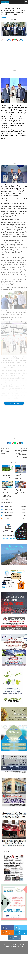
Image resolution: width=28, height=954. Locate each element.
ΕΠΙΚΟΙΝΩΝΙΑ (16, 946)
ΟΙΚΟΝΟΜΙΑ (3, 17)
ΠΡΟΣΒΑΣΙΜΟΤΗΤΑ (8, 946)
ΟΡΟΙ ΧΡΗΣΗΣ (5, 944)
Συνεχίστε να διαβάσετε (14, 403)
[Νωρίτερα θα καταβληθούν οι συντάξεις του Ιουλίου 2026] (20, 484)
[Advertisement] (14, 56)
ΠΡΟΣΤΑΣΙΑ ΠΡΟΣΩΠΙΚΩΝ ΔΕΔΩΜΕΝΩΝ (18, 944)
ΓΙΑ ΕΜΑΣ (22, 946)
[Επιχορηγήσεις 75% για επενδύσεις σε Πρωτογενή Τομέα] (7, 469)
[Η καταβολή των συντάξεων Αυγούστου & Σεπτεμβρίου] (20, 469)
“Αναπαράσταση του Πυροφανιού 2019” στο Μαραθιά (6, 452)
